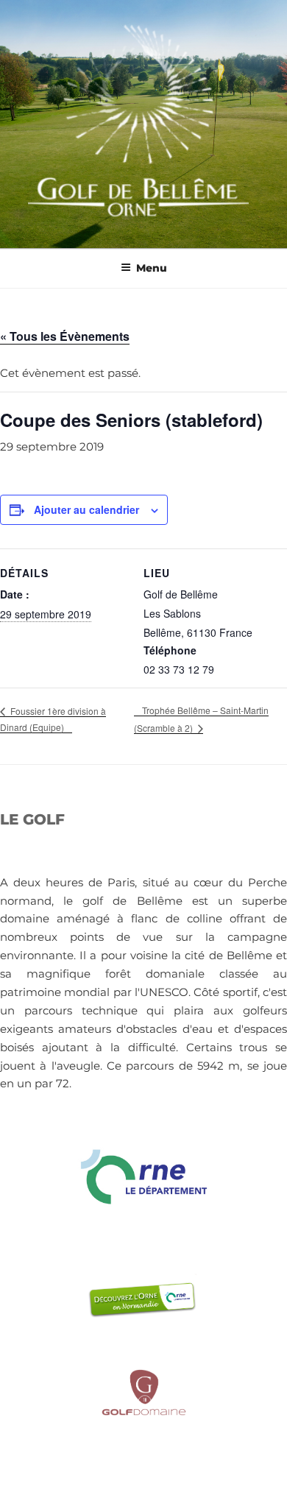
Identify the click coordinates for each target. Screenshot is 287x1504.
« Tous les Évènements (65, 336)
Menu (151, 268)
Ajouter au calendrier (86, 509)
